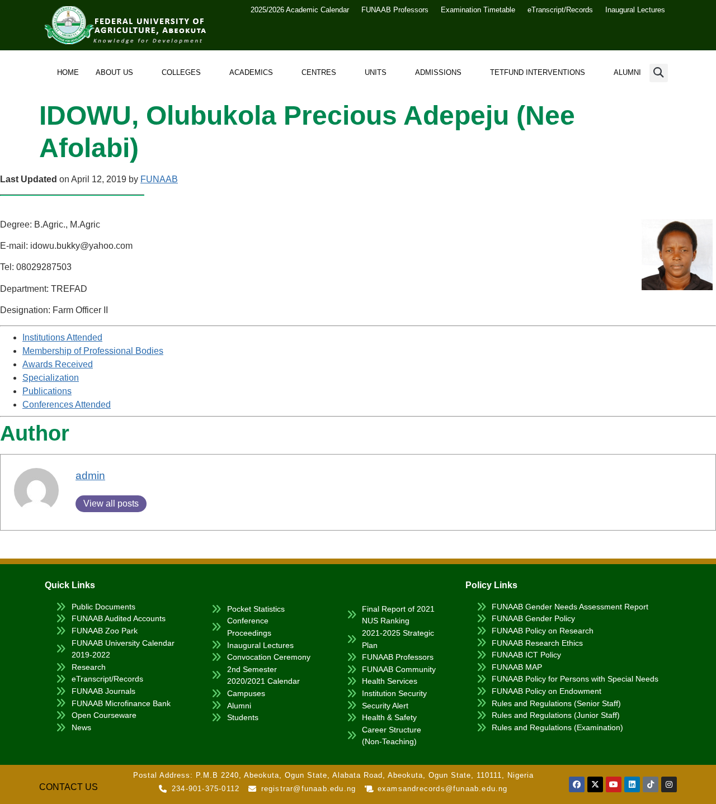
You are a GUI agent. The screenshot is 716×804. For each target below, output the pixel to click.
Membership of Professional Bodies (92, 351)
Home (68, 72)
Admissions (438, 72)
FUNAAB (159, 179)
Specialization (50, 377)
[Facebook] (577, 784)
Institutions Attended (62, 337)
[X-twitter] (595, 784)
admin (90, 475)
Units (376, 72)
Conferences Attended (66, 404)
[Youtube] (613, 784)
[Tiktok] (650, 784)
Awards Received (57, 364)
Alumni (627, 72)
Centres (319, 72)
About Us (114, 72)
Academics (251, 72)
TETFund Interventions (537, 72)
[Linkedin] (632, 784)
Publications (47, 391)
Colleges (181, 72)
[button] (658, 73)
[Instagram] (669, 784)
